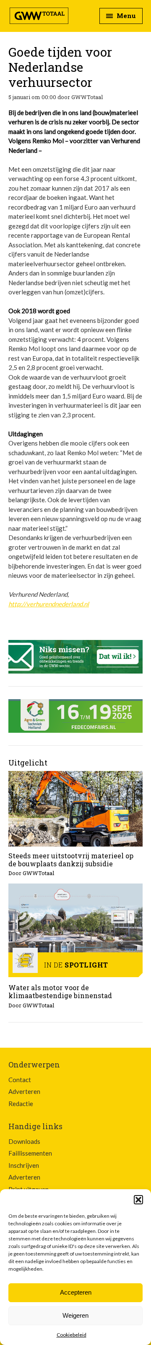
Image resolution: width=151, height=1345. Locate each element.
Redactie (20, 1103)
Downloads (24, 1141)
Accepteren (75, 1292)
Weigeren (75, 1315)
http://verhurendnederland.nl (48, 604)
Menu (125, 15)
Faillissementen (30, 1153)
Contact (19, 1079)
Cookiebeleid (71, 1335)
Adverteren (24, 1091)
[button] (138, 1200)
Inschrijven (23, 1165)
